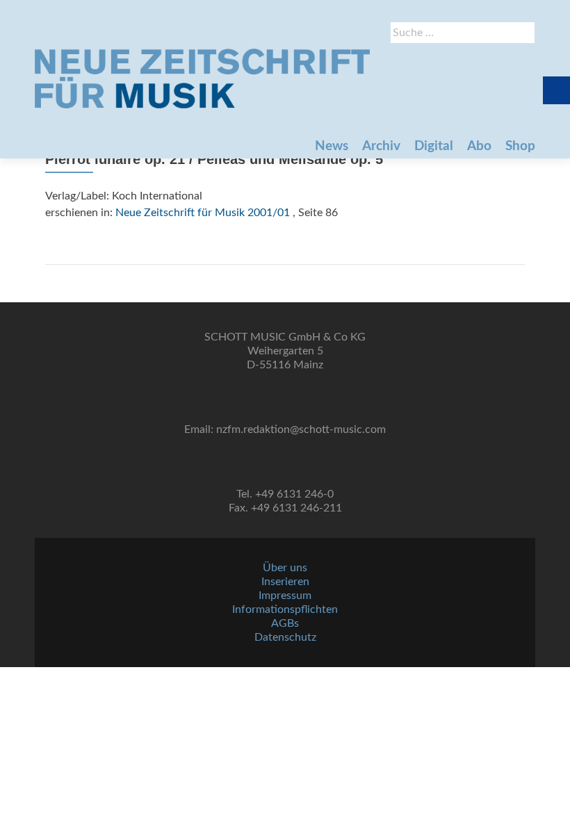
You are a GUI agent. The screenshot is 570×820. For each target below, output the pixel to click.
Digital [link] (433, 146)
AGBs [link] (285, 623)
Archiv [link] (381, 146)
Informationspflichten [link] (285, 609)
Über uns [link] (285, 567)
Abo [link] (479, 146)
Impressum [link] (285, 595)
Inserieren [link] (285, 581)
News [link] (331, 146)
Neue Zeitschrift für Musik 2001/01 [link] (202, 212)
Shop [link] (520, 146)
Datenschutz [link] (285, 637)
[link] (202, 78)
